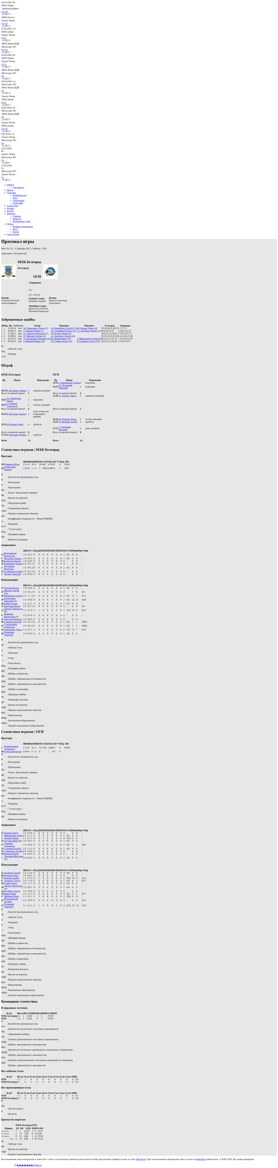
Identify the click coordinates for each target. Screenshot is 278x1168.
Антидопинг (13, 234)
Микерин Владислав (9, 615)
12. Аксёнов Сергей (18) (63, 336)
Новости (11, 213)
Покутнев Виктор (13, 619)
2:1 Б (3, 64)
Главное (17, 216)
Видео (16, 232)
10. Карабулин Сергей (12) (64, 328)
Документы (18, 187)
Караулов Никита (12, 561)
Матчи (10, 190)
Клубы (10, 211)
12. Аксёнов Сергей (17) (89, 331)
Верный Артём (11, 878)
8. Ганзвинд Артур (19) (88, 341)
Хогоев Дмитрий (12, 574)
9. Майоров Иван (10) (34, 341)
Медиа (10, 224)
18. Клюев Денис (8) (87, 328)
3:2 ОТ (4, 11)
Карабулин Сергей (13, 596)
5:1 (2, 177)
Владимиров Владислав (10, 554)
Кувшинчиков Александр (11, 747)
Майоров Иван (11, 896)
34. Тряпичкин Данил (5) (35, 328)
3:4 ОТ (4, 23)
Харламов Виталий (13, 856)
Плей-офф (18, 203)
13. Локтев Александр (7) (35, 333)
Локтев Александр (13, 609)
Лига (15, 198)
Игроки (10, 208)
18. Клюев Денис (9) (61, 333)
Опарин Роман (11, 838)
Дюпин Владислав (13, 886)
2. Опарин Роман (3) (33, 331)
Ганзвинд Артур (12, 880)
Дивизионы (18, 200)
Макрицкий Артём (13, 835)
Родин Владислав (12, 751)
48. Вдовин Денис (68, 419)
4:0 (2, 76)
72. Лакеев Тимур (67, 396)
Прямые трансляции (23, 226)
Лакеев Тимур (11, 833)
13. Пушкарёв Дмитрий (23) (37, 338)
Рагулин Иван (11, 841)
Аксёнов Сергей (12, 873)
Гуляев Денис (10, 883)
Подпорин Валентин (9, 567)
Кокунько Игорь (12, 606)
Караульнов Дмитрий (9, 599)
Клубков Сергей (12, 891)
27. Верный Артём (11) (34, 336)
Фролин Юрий (11, 854)
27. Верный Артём (68, 422)
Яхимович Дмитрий (9, 633)
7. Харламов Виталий (65, 428)
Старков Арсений (13, 622)
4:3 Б (3, 102)
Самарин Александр (9, 844)
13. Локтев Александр (12, 404)
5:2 (2, 90)
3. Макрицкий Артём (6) (89, 338)
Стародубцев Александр (10, 625)
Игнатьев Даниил (13, 558)
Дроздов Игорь (11, 588)
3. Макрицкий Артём (69, 383)
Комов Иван (10, 893)
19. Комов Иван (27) (61, 338)
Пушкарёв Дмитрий (9, 905)
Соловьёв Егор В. (13, 848)
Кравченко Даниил (13, 563)
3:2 (2, 117)
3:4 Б (3, 38)
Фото (15, 229)
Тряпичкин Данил (13, 629)
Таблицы (11, 192)
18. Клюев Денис (15, 424)
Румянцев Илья (11, 464)
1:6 (2, 143)
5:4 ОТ (4, 129)
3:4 (2, 160)
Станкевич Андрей (13, 851)
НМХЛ (10, 185)
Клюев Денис (11, 603)
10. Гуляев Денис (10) (61, 341)
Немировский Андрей (11, 900)
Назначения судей (21, 221)
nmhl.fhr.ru (141, 1159)
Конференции (19, 195)
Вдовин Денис (11, 875)
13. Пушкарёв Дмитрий (65, 386)
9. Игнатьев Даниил (16, 390)
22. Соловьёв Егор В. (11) (63, 331)
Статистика (12, 206)
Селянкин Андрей (13, 571)
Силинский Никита (9, 468)
